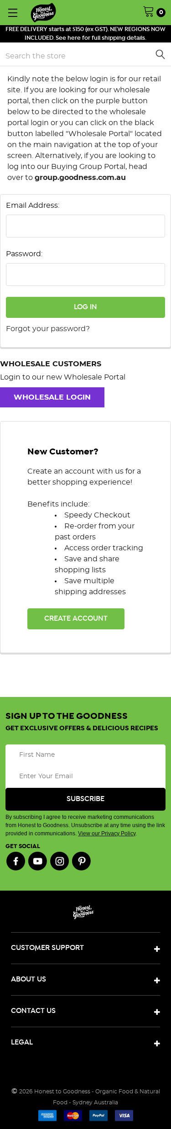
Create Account (76, 618)
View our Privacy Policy (106, 833)
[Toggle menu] (12, 12)
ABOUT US (28, 979)
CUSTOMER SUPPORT (47, 948)
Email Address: (32, 205)
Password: (24, 254)
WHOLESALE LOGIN (52, 397)
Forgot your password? (48, 328)
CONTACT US (33, 1011)
